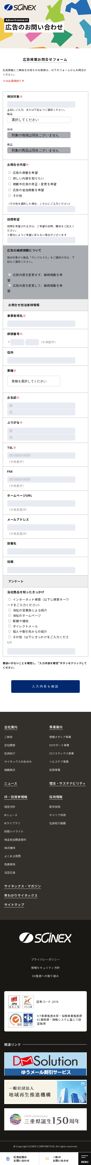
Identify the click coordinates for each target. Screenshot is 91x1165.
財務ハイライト (13, 831)
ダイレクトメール (25, 626)
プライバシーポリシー (45, 959)
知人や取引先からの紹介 (29, 631)
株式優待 (9, 848)
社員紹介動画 (57, 823)
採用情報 (56, 797)
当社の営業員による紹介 (29, 610)
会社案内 (11, 727)
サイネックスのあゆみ (18, 762)
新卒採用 (54, 807)
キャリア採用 (57, 815)
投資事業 (54, 770)
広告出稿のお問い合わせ (21, 1158)
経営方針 (9, 807)
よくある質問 (12, 856)
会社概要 (9, 745)
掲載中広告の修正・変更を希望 (34, 184)
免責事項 (9, 864)
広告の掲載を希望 (25, 172)
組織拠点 (9, 770)
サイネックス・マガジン (22, 886)
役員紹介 (9, 753)
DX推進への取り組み (45, 976)
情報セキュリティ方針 (45, 968)
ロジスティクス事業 (61, 753)
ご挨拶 (8, 737)
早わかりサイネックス (21, 895)
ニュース (10, 783)
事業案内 (56, 727)
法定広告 (9, 872)
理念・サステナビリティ (67, 783)
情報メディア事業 (60, 737)
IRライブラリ (12, 823)
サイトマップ (14, 904)
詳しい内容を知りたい (28, 178)
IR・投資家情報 (16, 797)
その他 (17, 195)
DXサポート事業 (59, 745)
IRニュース (10, 815)
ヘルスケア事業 (59, 762)
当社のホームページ (26, 615)
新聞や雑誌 (20, 621)
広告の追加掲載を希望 (28, 190)
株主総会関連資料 (15, 840)
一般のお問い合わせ (61, 1158)
